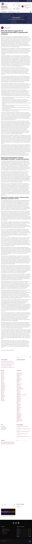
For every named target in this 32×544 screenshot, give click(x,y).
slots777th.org (19, 412)
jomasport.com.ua (19, 398)
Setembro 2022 (3, 388)
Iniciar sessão (3, 426)
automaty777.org (19, 378)
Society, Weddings (19, 414)
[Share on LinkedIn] (13, 350)
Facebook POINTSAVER (11, 11)
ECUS (17, 505)
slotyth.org (18, 413)
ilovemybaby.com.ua (19, 396)
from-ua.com (18, 392)
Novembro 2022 (3, 386)
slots (17, 411)
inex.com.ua (18, 397)
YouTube (18, 11)
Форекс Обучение (19, 420)
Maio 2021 (2, 399)
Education (18, 389)
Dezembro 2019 (3, 400)
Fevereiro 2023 (3, 383)
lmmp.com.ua (18, 403)
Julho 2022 (2, 390)
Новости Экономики (19, 419)
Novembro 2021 (3, 396)
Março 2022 (2, 394)
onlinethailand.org (19, 407)
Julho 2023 (2, 378)
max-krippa (18, 405)
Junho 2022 (2, 391)
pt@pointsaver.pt (4, 11)
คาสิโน (17, 421)
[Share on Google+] (11, 350)
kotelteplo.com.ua (19, 401)
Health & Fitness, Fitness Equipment (21, 394)
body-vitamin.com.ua (19, 383)
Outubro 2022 (3, 387)
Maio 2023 (2, 380)
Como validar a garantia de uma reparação (7, 361)
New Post (18, 406)
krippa (17, 402)
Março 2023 (2, 382)
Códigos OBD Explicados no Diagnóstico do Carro (8, 367)
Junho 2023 (2, 379)
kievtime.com (18, 400)
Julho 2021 (2, 397)
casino (17, 385)
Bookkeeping (18, 384)
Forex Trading (18, 390)
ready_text (18, 410)
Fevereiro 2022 (3, 395)
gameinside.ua (19, 393)
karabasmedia (18, 399)
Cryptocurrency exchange (20, 388)
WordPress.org (3, 429)
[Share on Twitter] (9, 350)
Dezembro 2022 (3, 385)
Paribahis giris (18, 409)
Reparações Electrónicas (4, 7)
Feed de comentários (4, 428)
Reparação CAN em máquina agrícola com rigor (7, 364)
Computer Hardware (19, 387)
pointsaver (8, 28)
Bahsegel (18, 380)
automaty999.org (19, 379)
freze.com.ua (18, 391)
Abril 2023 (2, 381)
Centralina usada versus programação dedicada (7, 362)
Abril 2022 (2, 393)
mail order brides (19, 404)
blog (17, 382)
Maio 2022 (2, 392)
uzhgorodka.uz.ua (19, 417)
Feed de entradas (3, 427)
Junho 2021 (2, 398)
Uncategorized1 (19, 416)
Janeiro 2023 (2, 384)
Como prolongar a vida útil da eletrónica (6, 365)
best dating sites (19, 381)
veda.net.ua (18, 418)
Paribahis (18, 408)
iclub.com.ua (9, 27)
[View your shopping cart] (30, 12)
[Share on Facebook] (7, 350)
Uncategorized (19, 415)
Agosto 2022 (2, 389)
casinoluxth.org (19, 386)
